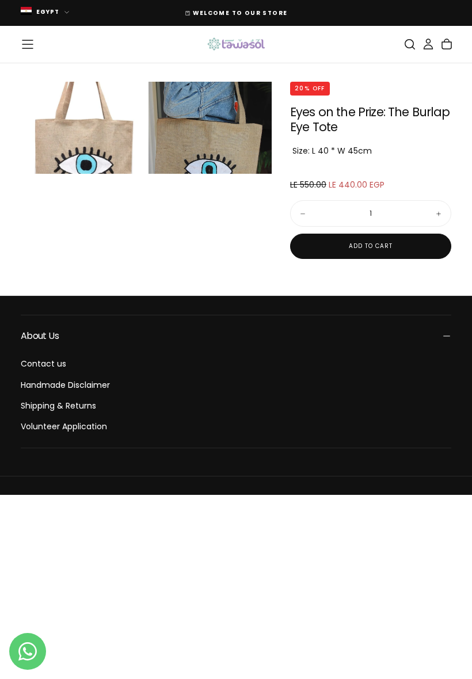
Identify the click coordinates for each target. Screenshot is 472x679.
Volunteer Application (64, 426)
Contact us (43, 363)
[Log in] (428, 44)
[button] (28, 44)
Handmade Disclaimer (65, 385)
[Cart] (447, 44)
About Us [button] (40, 335)
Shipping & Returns (58, 405)
